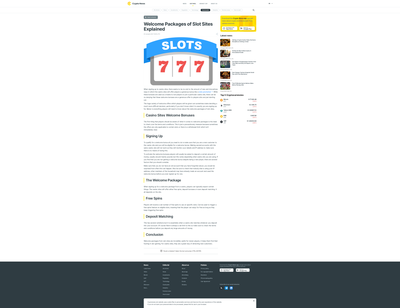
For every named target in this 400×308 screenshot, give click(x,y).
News (184, 3)
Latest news (147, 268)
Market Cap (203, 3)
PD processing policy (206, 278)
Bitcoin (146, 275)
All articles (157, 10)
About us (214, 3)
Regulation (185, 10)
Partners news (226, 10)
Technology (195, 10)
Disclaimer (204, 275)
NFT (145, 281)
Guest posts (205, 10)
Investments (174, 10)
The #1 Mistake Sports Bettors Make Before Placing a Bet (242, 84)
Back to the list (152, 17)
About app (185, 271)
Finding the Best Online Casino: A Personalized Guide (241, 51)
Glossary (184, 284)
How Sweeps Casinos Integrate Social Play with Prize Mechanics (243, 73)
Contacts (184, 278)
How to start (237, 10)
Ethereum (146, 284)
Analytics (215, 10)
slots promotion (205, 92)
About (183, 268)
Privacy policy (205, 268)
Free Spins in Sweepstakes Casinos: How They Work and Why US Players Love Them (244, 63)
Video (145, 271)
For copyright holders (207, 271)
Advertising (185, 275)
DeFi (145, 278)
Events (184, 281)
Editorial (193, 3)
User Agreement (205, 281)
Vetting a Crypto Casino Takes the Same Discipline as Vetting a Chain (244, 40)
